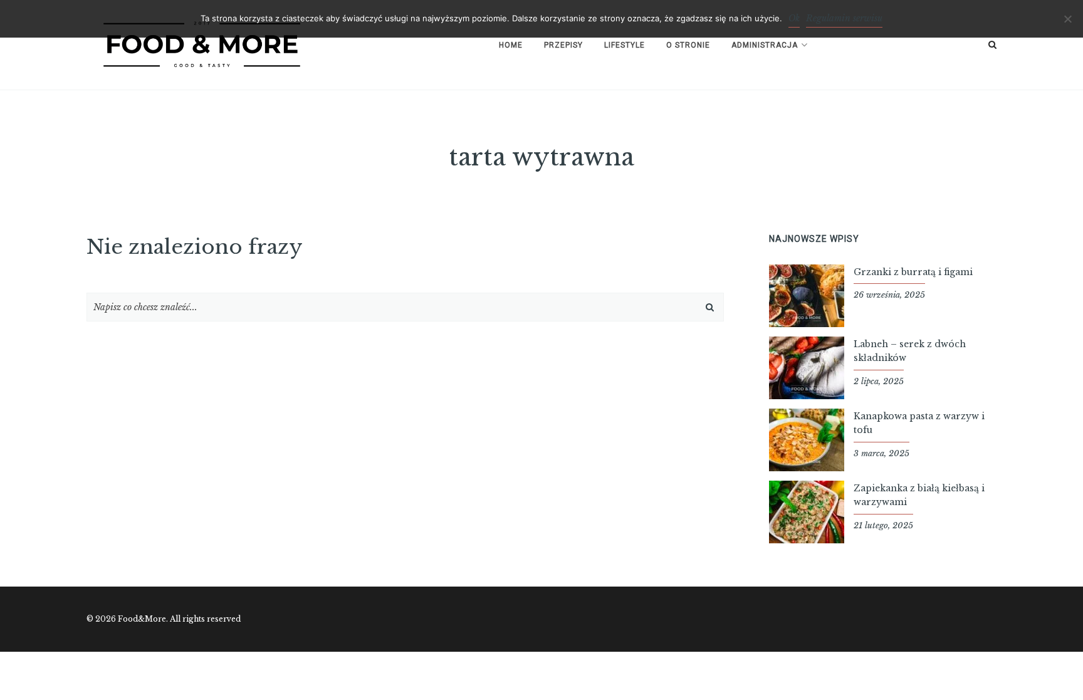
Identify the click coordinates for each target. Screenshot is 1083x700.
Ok (794, 18)
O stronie (688, 45)
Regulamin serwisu (844, 18)
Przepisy (563, 45)
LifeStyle (624, 45)
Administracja (764, 45)
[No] (1067, 19)
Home (511, 45)
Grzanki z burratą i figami (913, 272)
